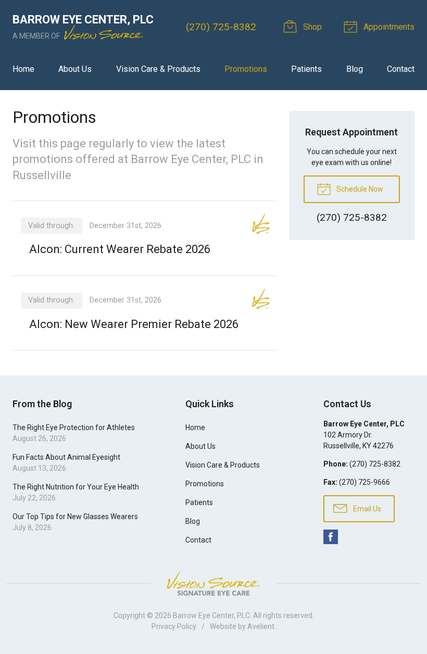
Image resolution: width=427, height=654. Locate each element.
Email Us (366, 509)
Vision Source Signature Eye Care (213, 583)
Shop (311, 27)
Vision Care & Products (158, 69)
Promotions (245, 69)
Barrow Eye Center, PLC (211, 615)
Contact (401, 69)
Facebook (330, 537)
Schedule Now (359, 189)
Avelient (260, 626)
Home (23, 69)
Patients (306, 69)
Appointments (388, 27)
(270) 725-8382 (221, 27)
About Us (75, 69)
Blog (354, 69)
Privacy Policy (174, 626)
